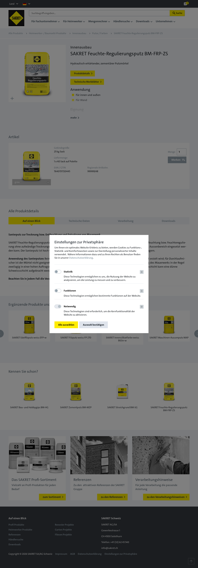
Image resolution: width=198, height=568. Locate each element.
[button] (104, 276)
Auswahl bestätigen (93, 324)
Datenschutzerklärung (81, 257)
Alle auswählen (66, 324)
